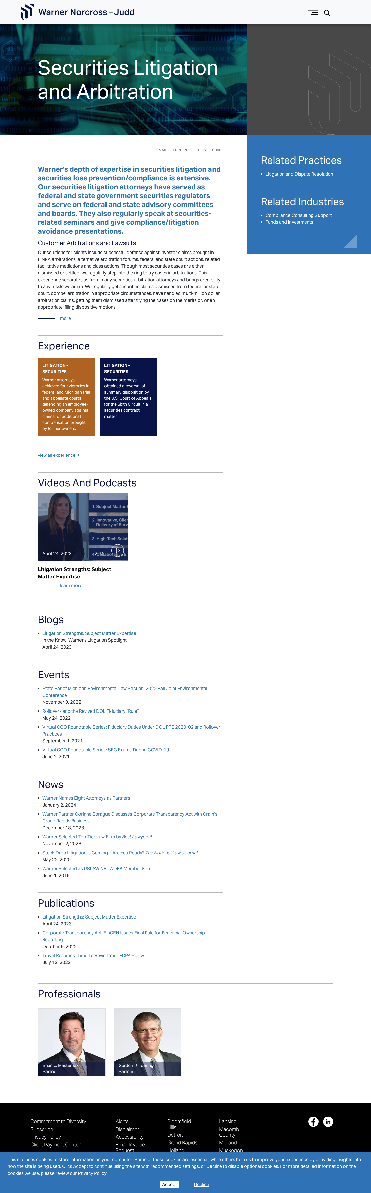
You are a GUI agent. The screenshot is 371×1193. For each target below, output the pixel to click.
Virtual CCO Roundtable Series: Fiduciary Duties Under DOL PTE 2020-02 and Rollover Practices (131, 730)
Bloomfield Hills (179, 1124)
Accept (169, 1184)
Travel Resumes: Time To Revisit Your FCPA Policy (93, 955)
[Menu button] (313, 12)
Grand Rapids (182, 1142)
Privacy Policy (92, 1173)
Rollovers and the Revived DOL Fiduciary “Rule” (90, 711)
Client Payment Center (55, 1144)
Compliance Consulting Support (299, 215)
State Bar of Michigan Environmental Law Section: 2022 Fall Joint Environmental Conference (124, 691)
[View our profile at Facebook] (313, 1122)
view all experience (56, 455)
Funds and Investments (289, 222)
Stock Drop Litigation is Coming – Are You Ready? (120, 853)
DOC (202, 150)
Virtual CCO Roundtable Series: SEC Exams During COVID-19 (105, 750)
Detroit (175, 1135)
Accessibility (130, 1137)
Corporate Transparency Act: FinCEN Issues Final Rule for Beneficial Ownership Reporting (123, 936)
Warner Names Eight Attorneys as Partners (86, 798)
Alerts (122, 1121)
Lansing (228, 1121)
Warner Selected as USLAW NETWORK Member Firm (96, 868)
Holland (175, 1150)
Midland (228, 1142)
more (65, 318)
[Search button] (327, 12)
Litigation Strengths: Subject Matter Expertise (89, 633)
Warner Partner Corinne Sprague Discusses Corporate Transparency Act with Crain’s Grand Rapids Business (129, 817)
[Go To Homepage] (77, 12)
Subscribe (41, 1129)
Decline (201, 1184)
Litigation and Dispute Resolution (299, 174)
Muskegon (231, 1150)
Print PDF (182, 150)
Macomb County (229, 1132)
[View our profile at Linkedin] (328, 1122)
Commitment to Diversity (58, 1121)
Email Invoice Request (130, 1147)
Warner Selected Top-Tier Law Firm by (97, 837)
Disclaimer (127, 1129)
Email (161, 150)
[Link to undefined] (71, 1042)
